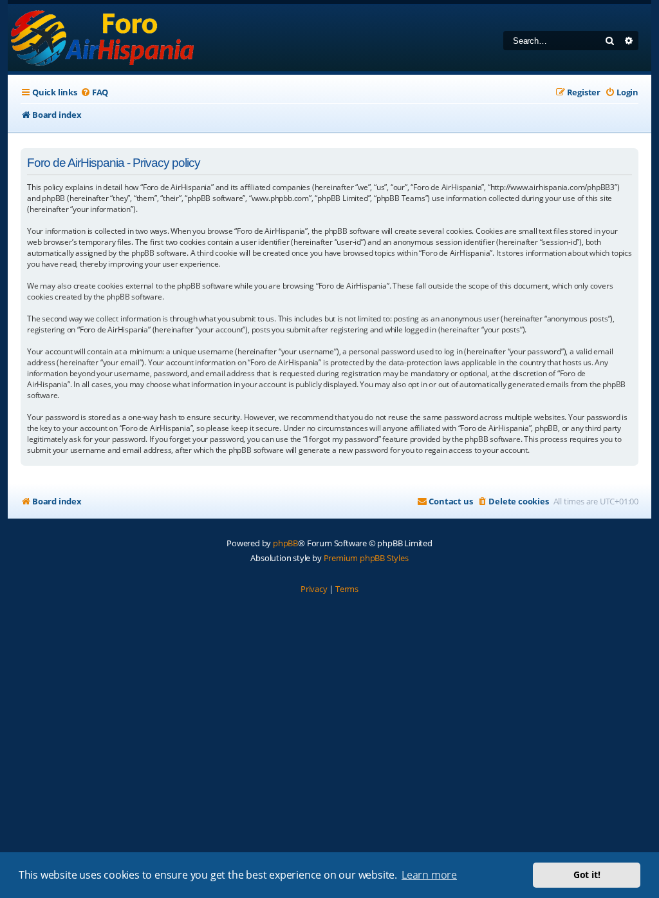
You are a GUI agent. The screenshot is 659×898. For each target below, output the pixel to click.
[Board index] (103, 38)
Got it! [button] (586, 874)
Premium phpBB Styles (366, 558)
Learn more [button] (429, 875)
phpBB (285, 543)
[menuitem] (94, 92)
